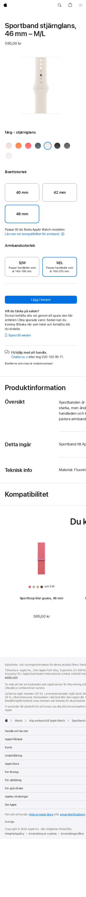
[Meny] (80, 5)
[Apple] (6, 720)
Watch (18, 720)
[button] (59, 5)
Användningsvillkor (72, 833)
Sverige (9, 821)
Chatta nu (19, 357)
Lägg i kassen (40, 299)
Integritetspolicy (14, 833)
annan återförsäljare (72, 814)
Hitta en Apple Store (41, 814)
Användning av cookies (42, 833)
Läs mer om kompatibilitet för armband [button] (32, 234)
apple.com (11, 677)
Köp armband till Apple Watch (47, 720)
